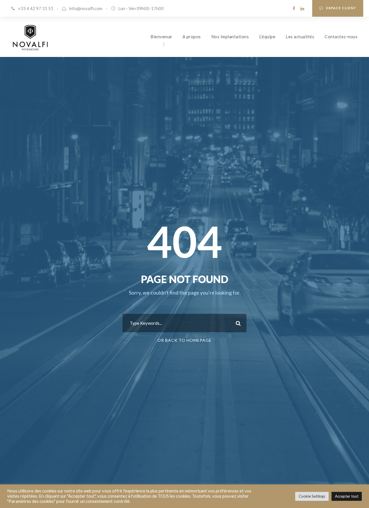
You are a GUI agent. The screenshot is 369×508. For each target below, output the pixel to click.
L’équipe (267, 36)
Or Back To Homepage (184, 340)
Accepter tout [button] (346, 496)
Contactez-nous (341, 36)
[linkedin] (302, 8)
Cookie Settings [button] (312, 496)
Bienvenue (161, 36)
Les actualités (300, 36)
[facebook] (294, 8)
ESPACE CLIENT (341, 8)
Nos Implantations (230, 36)
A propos (191, 36)
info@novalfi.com (85, 8)
